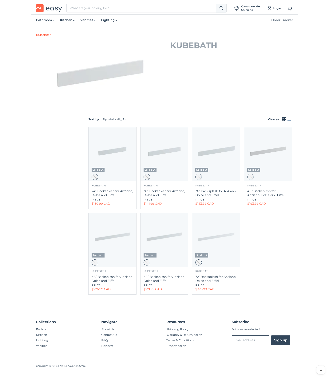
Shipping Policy (177, 329)
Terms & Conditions (180, 340)
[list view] (289, 119)
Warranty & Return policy (184, 335)
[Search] (221, 8)
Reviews (107, 346)
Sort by (93, 119)
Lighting (108, 20)
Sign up (280, 340)
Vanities (87, 20)
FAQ (104, 340)
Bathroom (44, 20)
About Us (107, 329)
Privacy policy (176, 346)
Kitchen (66, 20)
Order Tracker (282, 20)
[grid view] (284, 119)
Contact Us (109, 335)
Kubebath (43, 35)
